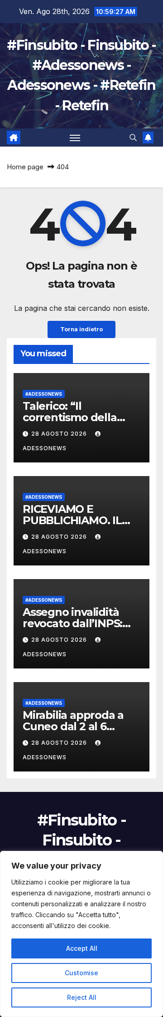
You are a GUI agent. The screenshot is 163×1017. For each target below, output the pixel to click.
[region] (81, 934)
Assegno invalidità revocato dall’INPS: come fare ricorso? (72, 623)
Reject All (81, 997)
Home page (25, 166)
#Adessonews (43, 394)
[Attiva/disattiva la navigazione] (75, 137)
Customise (81, 973)
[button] (133, 137)
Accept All (81, 948)
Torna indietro (81, 329)
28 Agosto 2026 (60, 433)
